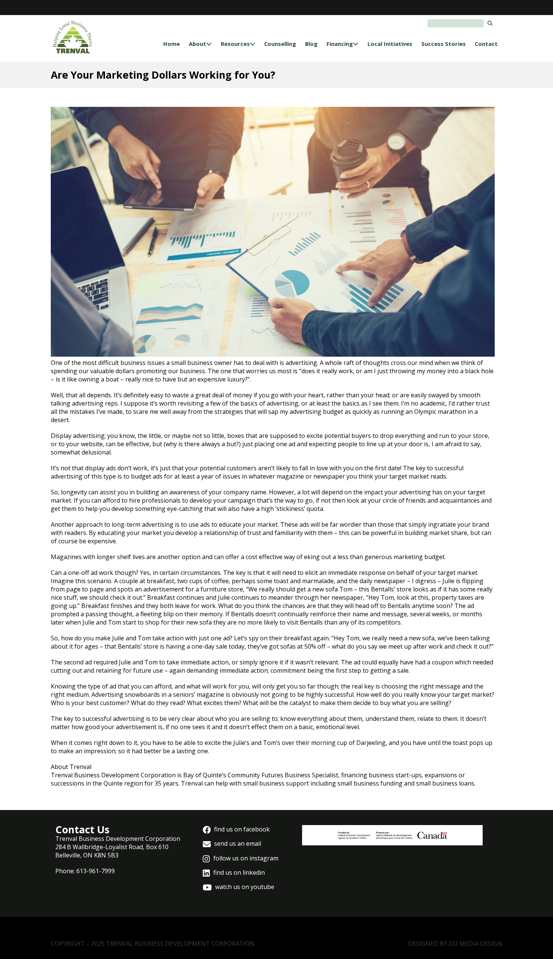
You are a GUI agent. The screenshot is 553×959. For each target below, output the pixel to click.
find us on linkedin (238, 872)
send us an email (237, 843)
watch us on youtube (244, 887)
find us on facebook (241, 829)
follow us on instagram (245, 858)
